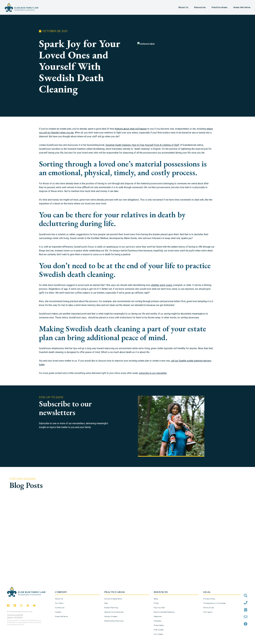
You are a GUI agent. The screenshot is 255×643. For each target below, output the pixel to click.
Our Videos (158, 634)
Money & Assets (110, 616)
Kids (106, 603)
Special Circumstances (113, 612)
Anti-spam (207, 612)
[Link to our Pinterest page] (28, 605)
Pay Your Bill (159, 607)
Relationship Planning (113, 621)
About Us (183, 7)
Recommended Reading (164, 612)
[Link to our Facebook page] (8, 605)
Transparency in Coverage (214, 603)
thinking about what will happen (131, 128)
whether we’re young (161, 285)
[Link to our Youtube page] (34, 605)
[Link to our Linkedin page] (15, 605)
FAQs (156, 603)
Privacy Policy (209, 599)
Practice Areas (219, 7)
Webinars (158, 616)
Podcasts (157, 621)
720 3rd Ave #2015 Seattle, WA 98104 (15, 616)
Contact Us (59, 607)
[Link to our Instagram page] (21, 605)
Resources (200, 7)
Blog (156, 599)
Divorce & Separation (113, 599)
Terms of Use (208, 607)
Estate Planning (111, 607)
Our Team (59, 603)
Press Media (159, 625)
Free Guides (159, 630)
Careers (58, 612)
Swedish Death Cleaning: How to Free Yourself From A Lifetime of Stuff (142, 145)
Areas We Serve (241, 7)
